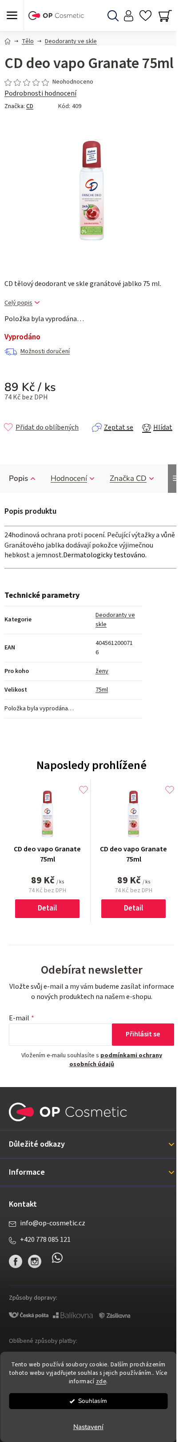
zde (101, 1381)
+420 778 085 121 (45, 1240)
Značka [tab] (128, 478)
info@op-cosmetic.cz (52, 1223)
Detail (47, 908)
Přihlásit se (143, 1034)
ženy (101, 671)
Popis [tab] (18, 478)
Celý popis (18, 303)
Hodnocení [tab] (69, 478)
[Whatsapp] (57, 1261)
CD (29, 106)
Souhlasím (92, 1401)
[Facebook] (15, 1261)
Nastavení (88, 1426)
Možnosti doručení (45, 351)
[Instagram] (34, 1261)
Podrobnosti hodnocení (40, 93)
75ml (101, 689)
